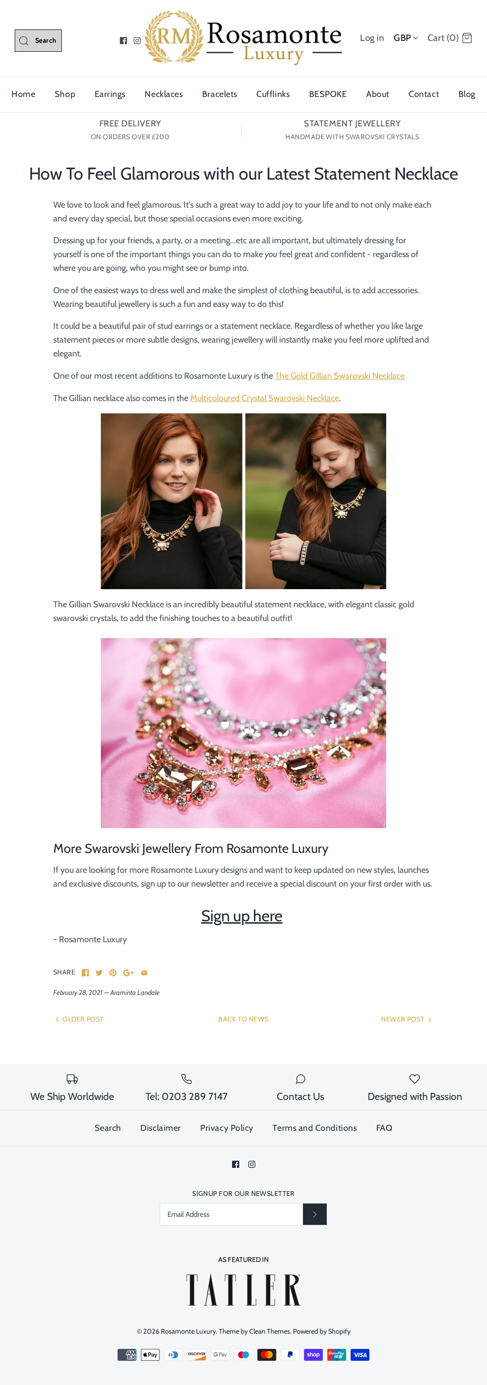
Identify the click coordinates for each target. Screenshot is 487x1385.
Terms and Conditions (315, 1128)
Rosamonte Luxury (188, 1331)
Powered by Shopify (322, 1331)
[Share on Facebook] (85, 972)
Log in (372, 37)
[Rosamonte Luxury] (243, 16)
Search (108, 1128)
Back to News (243, 1019)
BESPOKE (328, 94)
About (378, 94)
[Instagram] (137, 40)
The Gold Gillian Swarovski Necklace (340, 376)
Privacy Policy (226, 1128)
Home (23, 94)
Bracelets (219, 94)
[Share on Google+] (128, 972)
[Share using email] (144, 972)
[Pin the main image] (113, 972)
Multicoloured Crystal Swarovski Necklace (264, 398)
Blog (467, 94)
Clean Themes (269, 1331)
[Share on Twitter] (99, 972)
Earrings (110, 94)
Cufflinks (273, 94)
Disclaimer (160, 1128)
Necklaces (164, 94)
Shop (65, 94)
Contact (424, 94)
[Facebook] (123, 40)
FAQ (384, 1128)
